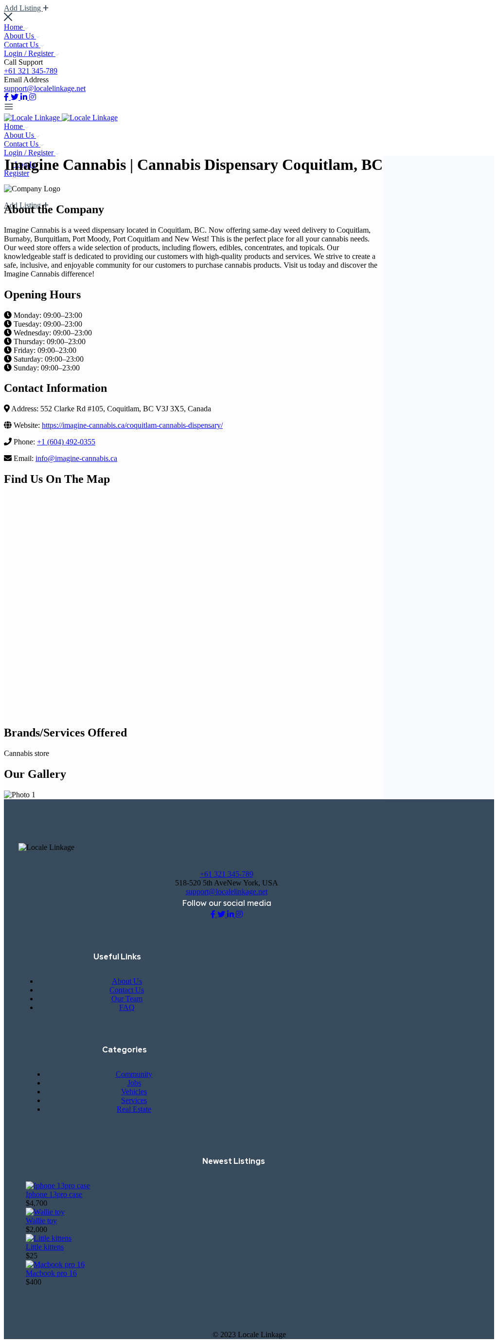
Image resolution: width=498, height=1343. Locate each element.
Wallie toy (41, 1220)
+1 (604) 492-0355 (66, 442)
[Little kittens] (48, 1238)
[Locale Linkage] (33, 117)
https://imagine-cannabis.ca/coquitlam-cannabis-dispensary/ (132, 425)
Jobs (134, 1083)
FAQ (127, 1007)
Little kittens (45, 1247)
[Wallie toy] (45, 1212)
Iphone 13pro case (54, 1194)
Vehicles (134, 1091)
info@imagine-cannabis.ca (76, 458)
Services (134, 1100)
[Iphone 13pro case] (58, 1185)
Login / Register (29, 53)
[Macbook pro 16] (55, 1264)
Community (134, 1074)
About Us (20, 36)
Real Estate (134, 1109)
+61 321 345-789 (30, 71)
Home (14, 27)
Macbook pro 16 (51, 1273)
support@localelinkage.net (45, 88)
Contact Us (22, 44)
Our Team (126, 998)
